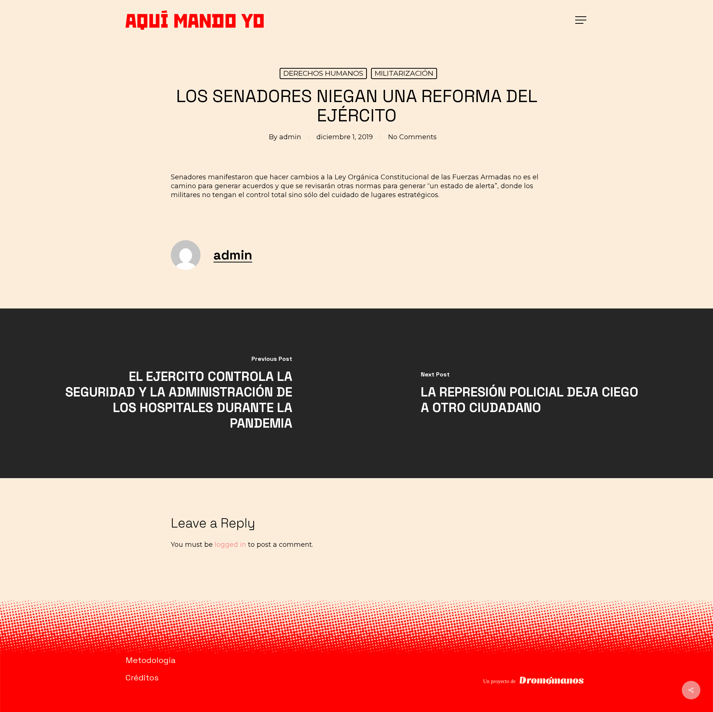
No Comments (412, 137)
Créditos (142, 677)
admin (290, 137)
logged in (230, 544)
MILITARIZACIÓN (404, 73)
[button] (581, 20)
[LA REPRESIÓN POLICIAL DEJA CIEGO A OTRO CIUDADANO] (534, 393)
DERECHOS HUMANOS (323, 73)
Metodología (151, 660)
